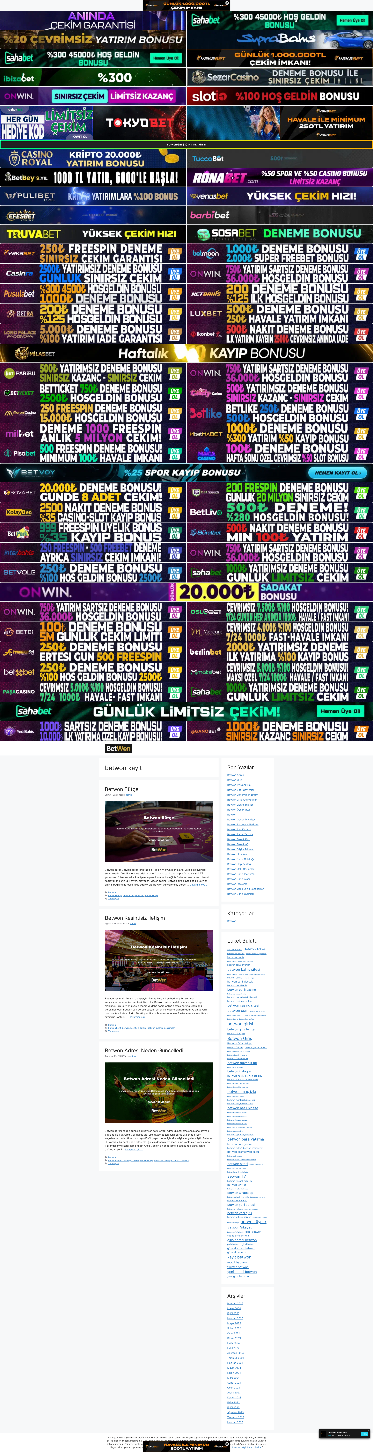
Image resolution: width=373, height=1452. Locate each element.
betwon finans (232, 1019)
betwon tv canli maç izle (240, 1181)
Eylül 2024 (233, 1348)
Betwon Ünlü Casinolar (240, 869)
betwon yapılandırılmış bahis (238, 1197)
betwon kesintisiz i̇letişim (134, 1028)
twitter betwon (238, 1267)
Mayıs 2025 (234, 1323)
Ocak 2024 (233, 1387)
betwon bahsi (232, 974)
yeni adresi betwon (242, 1272)
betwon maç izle (241, 1091)
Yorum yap (113, 898)
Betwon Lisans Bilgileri (240, 804)
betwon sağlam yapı (234, 1156)
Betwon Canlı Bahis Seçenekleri (245, 888)
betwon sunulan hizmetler (236, 1168)
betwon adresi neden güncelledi (123, 1160)
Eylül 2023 (233, 1407)
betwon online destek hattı (237, 1124)
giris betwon (233, 1244)
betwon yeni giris (239, 1213)
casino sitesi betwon (238, 1235)
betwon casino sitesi (243, 1005)
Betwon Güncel (235, 1047)
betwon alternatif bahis (235, 954)
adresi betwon (234, 949)
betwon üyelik (253, 1221)
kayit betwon (239, 1257)
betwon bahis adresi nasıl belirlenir (240, 961)
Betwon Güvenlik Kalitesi (241, 819)
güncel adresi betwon (241, 1248)
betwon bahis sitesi (243, 969)
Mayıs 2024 (234, 1367)
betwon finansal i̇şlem (247, 1019)
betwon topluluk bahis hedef (237, 1172)
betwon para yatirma (245, 1139)
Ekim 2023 (233, 1402)
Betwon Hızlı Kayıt (237, 854)
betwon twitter (236, 1184)
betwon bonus (234, 977)
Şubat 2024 (234, 1382)
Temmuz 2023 (235, 1417)
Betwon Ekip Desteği (239, 864)
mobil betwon (237, 1262)
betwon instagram (240, 1071)
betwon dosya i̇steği (257, 1011)
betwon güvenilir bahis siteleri (238, 1051)
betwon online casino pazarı (237, 1120)
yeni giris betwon (238, 1276)
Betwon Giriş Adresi (239, 1043)
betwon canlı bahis (237, 985)
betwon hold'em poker (235, 1067)
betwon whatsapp (240, 1193)
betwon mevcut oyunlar (235, 1096)
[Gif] (186, 353)
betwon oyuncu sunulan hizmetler (239, 1127)
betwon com (237, 1010)
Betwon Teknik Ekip (238, 839)
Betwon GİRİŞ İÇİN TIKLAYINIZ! (186, 144)
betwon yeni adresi (241, 1204)
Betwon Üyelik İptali (238, 809)
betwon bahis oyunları (238, 964)
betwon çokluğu (233, 1223)
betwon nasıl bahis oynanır (237, 1113)
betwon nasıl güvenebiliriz (237, 1116)
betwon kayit (151, 895)
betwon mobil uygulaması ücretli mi (171, 1160)
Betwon (112, 892)
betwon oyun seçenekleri (240, 1134)
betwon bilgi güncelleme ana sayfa (252, 974)
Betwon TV (236, 1176)
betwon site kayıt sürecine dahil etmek (241, 1160)
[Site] (93, 253)
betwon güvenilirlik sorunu (237, 1055)
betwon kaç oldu (253, 1075)
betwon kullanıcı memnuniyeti (238, 1083)
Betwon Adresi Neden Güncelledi (144, 1050)
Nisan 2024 (234, 1372)
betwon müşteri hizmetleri (241, 1100)
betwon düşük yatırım (133, 895)
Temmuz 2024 (235, 1357)
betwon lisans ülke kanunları (237, 1087)
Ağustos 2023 (235, 1412)
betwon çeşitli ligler (260, 1217)
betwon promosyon (253, 1148)
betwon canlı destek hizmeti (242, 997)
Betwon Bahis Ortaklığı (240, 859)
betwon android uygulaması (256, 954)
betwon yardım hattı (257, 1197)
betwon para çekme (239, 1144)
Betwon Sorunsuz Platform (242, 824)
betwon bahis (235, 957)
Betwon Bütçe (121, 789)
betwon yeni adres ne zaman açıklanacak (242, 1209)
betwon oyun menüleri (235, 1131)
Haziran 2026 (235, 1303)
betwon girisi (240, 1023)
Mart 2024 (233, 1377)
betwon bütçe (115, 895)
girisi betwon (248, 1244)
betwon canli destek (240, 981)
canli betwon (253, 1231)
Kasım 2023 (234, 1397)
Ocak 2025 (233, 1333)
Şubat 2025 (234, 1328)
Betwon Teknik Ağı (238, 844)
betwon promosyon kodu (243, 1151)
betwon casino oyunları (239, 1001)
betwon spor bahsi (256, 1164)
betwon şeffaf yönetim (235, 1232)
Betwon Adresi (235, 775)
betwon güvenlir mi (242, 1063)
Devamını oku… (198, 884)
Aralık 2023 (234, 1392)
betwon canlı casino (241, 989)
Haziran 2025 (235, 1318)
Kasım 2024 (234, 1338)
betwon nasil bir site (242, 1108)
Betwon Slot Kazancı (239, 829)
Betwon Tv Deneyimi (239, 784)
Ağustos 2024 (235, 1353)
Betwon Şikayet (239, 1227)
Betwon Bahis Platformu (241, 874)
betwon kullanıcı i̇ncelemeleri (161, 1028)
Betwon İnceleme (237, 883)
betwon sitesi (237, 1164)
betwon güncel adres (256, 1047)
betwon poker (234, 1148)
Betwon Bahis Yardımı (240, 834)
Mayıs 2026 (234, 1308)
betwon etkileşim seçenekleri (255, 1015)
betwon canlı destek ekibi (236, 994)
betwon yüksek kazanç (239, 1217)
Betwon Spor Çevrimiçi (240, 789)
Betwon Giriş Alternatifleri (242, 799)
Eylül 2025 (233, 1313)
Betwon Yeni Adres (237, 1200)
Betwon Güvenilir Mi (237, 1058)
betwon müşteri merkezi (240, 1103)
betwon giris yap (236, 1033)
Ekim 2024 (233, 1343)
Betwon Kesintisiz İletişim (135, 918)
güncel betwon (236, 1252)
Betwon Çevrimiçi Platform (242, 794)
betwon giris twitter (241, 1029)
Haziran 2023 (235, 1422)
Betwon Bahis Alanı (238, 879)
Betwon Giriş (234, 779)
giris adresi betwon (242, 1240)
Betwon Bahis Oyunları (240, 893)
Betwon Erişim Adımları (240, 849)
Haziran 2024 (235, 1362)
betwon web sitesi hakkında (237, 1189)
